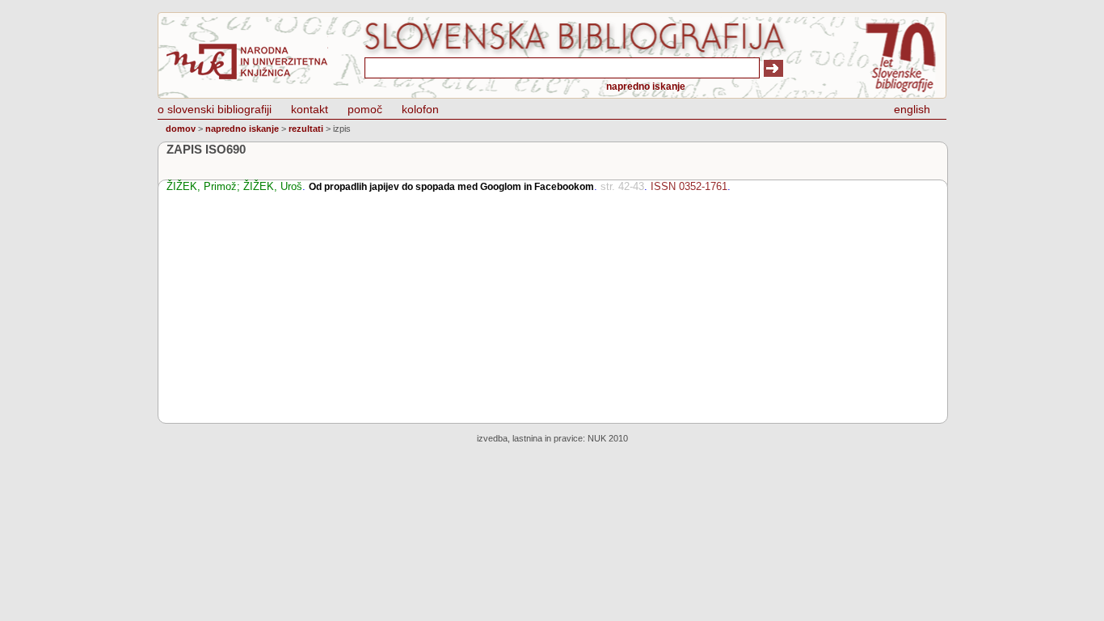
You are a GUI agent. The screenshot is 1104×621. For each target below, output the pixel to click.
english (912, 109)
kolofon (420, 109)
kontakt (309, 109)
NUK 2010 (608, 438)
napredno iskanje (645, 86)
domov (181, 128)
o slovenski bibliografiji (215, 109)
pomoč (365, 109)
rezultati (306, 128)
